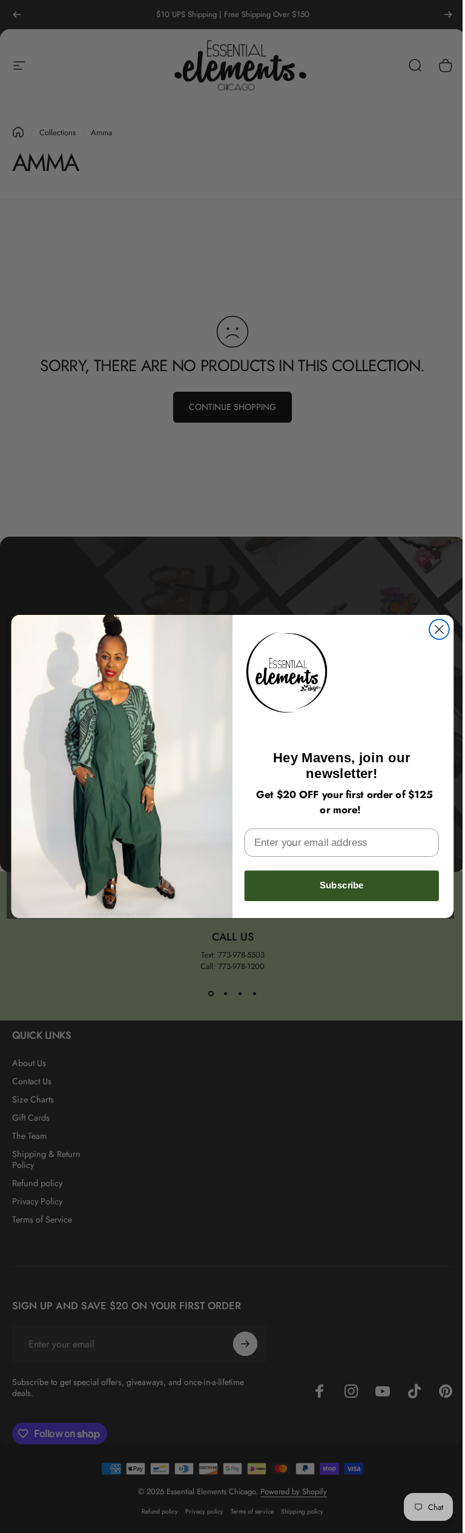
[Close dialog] (439, 629)
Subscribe (342, 885)
